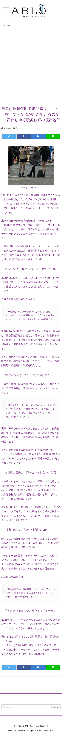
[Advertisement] (31, 62)
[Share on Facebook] (24, 136)
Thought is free (47, 731)
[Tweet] (9, 136)
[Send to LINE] (53, 136)
